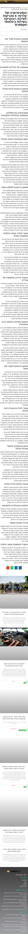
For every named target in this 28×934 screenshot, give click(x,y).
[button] (1, 29)
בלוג (22, 7)
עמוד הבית (24, 880)
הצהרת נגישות (23, 886)
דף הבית (26, 7)
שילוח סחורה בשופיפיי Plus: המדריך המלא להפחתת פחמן (14, 909)
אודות (25, 883)
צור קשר (24, 884)
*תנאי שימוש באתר (21, 875)
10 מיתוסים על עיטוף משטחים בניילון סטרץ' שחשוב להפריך (14, 924)
